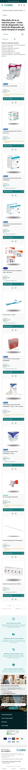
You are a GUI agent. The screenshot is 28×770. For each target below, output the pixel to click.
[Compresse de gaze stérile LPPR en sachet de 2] (13, 117)
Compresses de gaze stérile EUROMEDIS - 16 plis (10, 452)
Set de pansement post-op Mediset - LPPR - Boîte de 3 (12, 271)
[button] (13, 34)
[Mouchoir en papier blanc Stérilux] (13, 571)
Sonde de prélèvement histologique (12, 540)
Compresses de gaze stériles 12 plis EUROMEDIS (12, 224)
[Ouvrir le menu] (2, 5)
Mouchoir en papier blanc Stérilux (12, 584)
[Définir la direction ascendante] (14, 39)
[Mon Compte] (19, 5)
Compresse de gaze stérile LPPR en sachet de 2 (12, 132)
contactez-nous (10, 689)
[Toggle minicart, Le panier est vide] (24, 5)
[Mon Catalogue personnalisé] (21, 5)
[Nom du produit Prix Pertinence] (7, 39)
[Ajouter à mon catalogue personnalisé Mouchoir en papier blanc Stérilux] (12, 599)
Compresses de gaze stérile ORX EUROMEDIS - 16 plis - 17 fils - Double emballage (13, 405)
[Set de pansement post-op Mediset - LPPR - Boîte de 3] (13, 255)
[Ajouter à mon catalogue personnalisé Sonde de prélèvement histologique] (12, 557)
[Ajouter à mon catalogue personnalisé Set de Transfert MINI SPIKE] (12, 513)
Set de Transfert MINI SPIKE (10, 497)
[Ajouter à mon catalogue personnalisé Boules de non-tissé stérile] (12, 102)
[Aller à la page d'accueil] (10, 5)
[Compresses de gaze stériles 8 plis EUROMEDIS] (13, 164)
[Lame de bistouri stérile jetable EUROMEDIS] (13, 344)
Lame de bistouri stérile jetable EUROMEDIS (11, 359)
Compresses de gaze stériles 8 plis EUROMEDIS (12, 179)
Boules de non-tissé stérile (10, 86)
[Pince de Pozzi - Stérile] (13, 302)
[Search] (24, 10)
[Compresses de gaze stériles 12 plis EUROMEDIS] (13, 210)
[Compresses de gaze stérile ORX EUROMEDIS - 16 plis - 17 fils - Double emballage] (13, 390)
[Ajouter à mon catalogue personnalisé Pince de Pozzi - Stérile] (12, 330)
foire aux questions (12, 687)
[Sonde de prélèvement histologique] (13, 528)
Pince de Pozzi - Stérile (9, 314)
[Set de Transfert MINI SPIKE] (13, 483)
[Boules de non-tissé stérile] (13, 72)
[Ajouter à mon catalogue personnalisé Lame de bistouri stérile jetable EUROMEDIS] (12, 376)
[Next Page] (20, 606)
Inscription (12, 708)
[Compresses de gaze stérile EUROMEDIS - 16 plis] (13, 437)
